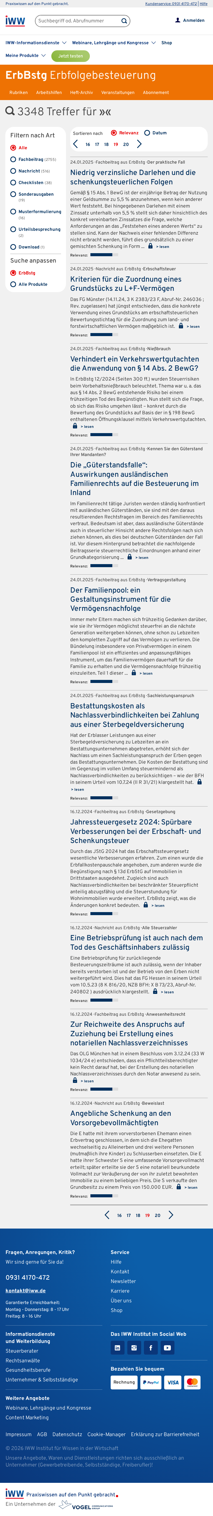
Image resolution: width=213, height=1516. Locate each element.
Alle (23, 148)
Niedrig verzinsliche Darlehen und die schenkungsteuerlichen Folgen (133, 177)
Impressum (19, 1434)
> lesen (162, 247)
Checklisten (35, 183)
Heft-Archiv (81, 93)
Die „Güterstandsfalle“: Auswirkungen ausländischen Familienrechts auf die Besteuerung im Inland (134, 479)
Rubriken (18, 93)
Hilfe (203, 4)
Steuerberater (22, 1351)
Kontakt (120, 1272)
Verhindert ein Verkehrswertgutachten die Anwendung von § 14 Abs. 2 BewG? (134, 364)
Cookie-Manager (106, 1434)
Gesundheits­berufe (28, 1370)
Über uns (121, 1301)
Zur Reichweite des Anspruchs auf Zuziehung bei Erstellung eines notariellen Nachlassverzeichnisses (129, 1034)
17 (97, 145)
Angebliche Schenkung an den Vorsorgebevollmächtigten (120, 1118)
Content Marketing (27, 1418)
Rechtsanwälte (23, 1361)
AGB (42, 1434)
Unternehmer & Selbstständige (42, 1380)
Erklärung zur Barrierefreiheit (165, 1434)
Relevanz (129, 133)
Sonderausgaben (36, 197)
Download (32, 247)
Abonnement (156, 93)
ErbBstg (27, 273)
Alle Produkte (33, 284)
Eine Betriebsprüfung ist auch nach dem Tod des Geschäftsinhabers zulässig (136, 943)
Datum (160, 133)
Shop (166, 43)
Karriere (120, 1291)
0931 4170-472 (28, 1278)
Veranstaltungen (118, 93)
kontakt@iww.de (26, 1291)
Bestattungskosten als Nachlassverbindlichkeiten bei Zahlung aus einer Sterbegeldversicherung (134, 716)
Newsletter (123, 1281)
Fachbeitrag (37, 160)
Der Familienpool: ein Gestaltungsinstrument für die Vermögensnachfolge (120, 600)
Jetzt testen (70, 56)
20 (126, 145)
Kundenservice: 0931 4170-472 (171, 4)
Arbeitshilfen (49, 93)
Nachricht (34, 171)
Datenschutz (67, 1434)
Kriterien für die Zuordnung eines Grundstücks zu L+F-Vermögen (126, 284)
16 (88, 145)
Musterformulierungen (40, 215)
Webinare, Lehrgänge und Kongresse (48, 1408)
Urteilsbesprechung (39, 232)
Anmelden (194, 20)
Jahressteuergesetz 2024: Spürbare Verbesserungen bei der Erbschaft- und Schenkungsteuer (135, 832)
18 (106, 145)
